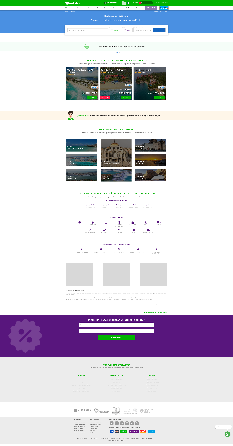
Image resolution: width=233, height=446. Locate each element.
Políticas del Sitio (104, 438)
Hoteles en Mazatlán (79, 424)
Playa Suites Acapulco (152, 391)
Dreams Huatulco (152, 379)
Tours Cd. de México (79, 426)
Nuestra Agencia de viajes (82, 438)
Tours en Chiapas (79, 430)
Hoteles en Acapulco (80, 432)
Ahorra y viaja (120, 440)
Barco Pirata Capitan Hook (81, 391)
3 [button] (119, 52)
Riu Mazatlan (116, 382)
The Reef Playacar (152, 388)
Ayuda (143, 438)
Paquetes (92, 430)
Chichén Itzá (81, 388)
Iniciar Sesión (147, 2)
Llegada (111, 27)
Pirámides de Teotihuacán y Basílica (81, 385)
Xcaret (81, 379)
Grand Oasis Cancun (116, 379)
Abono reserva (151, 438)
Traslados (92, 432)
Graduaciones (94, 426)
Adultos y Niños (138, 27)
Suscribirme (116, 337)
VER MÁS (92, 97)
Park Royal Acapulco (152, 385)
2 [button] (117, 52)
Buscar (159, 30)
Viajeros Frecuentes (95, 422)
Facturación (126, 438)
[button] (105, 8)
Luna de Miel (93, 428)
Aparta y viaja (111, 440)
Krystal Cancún (116, 391)
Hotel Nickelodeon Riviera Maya (116, 385)
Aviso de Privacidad (116, 438)
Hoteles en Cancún (79, 422)
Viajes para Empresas (95, 424)
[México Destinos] (74, 3)
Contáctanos (94, 438)
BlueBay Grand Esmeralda (152, 382)
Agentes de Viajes (135, 438)
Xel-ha (81, 382)
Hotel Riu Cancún (116, 388)
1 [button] (116, 52)
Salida (123, 27)
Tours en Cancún (78, 428)
